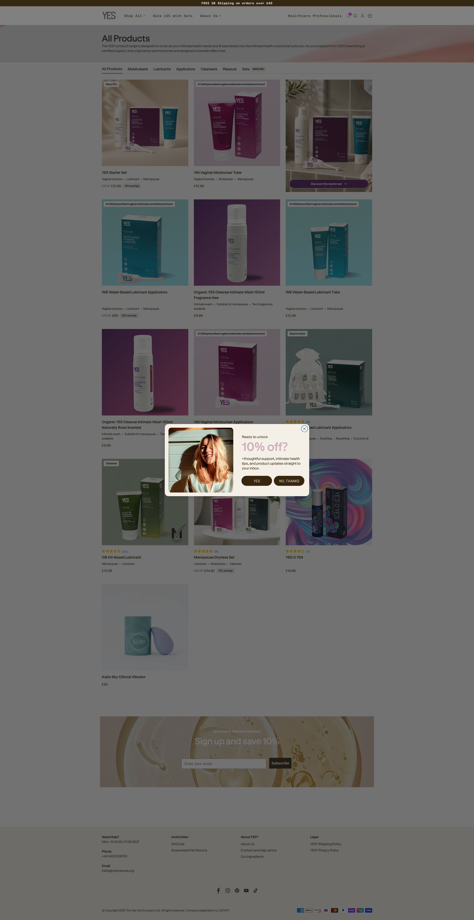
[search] (355, 16)
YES (257, 481)
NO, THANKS (289, 481)
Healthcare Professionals (315, 16)
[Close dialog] (304, 428)
